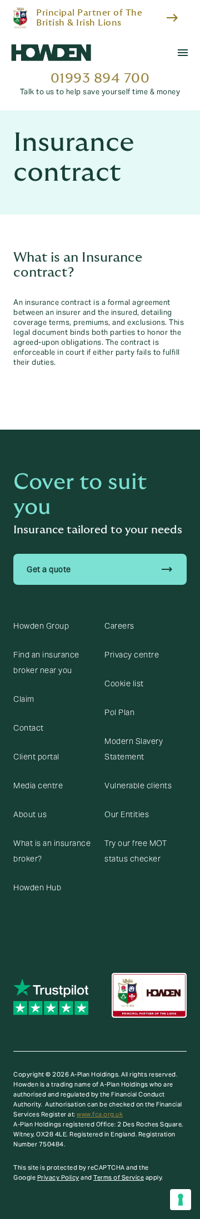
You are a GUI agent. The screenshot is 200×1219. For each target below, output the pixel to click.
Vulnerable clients (138, 785)
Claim (23, 699)
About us (30, 814)
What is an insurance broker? (52, 851)
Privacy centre (131, 655)
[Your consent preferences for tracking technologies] (180, 1199)
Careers (119, 626)
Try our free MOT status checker (135, 851)
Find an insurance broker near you (46, 662)
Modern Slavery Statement (133, 749)
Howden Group (41, 626)
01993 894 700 (100, 78)
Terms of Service (118, 1177)
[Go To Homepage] (51, 52)
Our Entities (126, 814)
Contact (28, 728)
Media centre (38, 785)
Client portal (36, 757)
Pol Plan (119, 712)
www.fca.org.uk (100, 1114)
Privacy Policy (58, 1177)
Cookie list (124, 683)
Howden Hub (37, 887)
